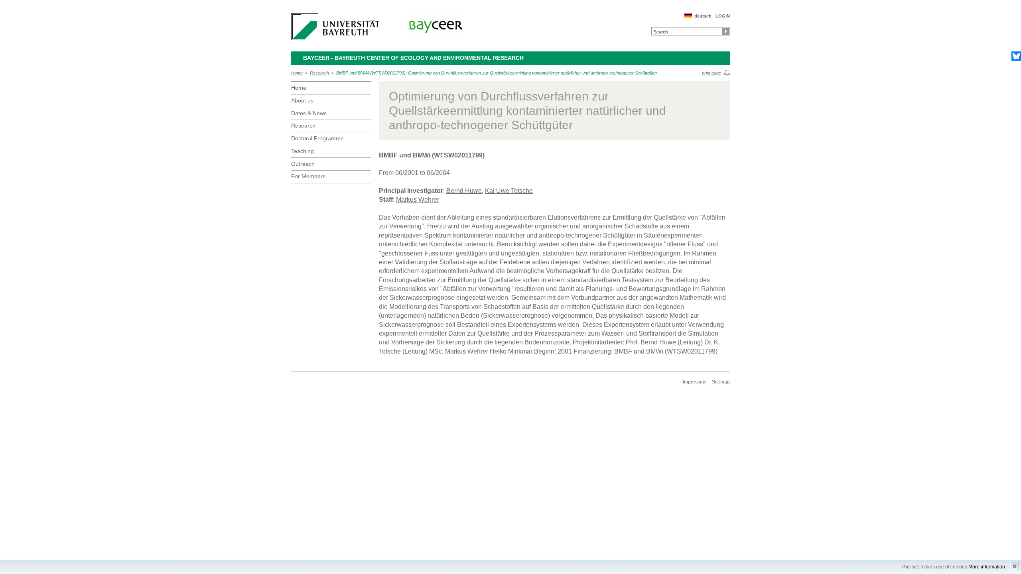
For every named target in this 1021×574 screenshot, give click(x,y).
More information (986, 567)
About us (302, 100)
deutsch (703, 16)
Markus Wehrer (417, 199)
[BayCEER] (435, 25)
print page (711, 73)
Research (319, 73)
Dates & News (309, 113)
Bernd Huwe (464, 190)
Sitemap (721, 382)
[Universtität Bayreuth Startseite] (335, 26)
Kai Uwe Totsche (509, 190)
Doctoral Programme (317, 138)
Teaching (302, 151)
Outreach (303, 164)
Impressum (695, 382)
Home (297, 73)
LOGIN (722, 16)
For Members (308, 176)
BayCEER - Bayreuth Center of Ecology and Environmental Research (413, 58)
